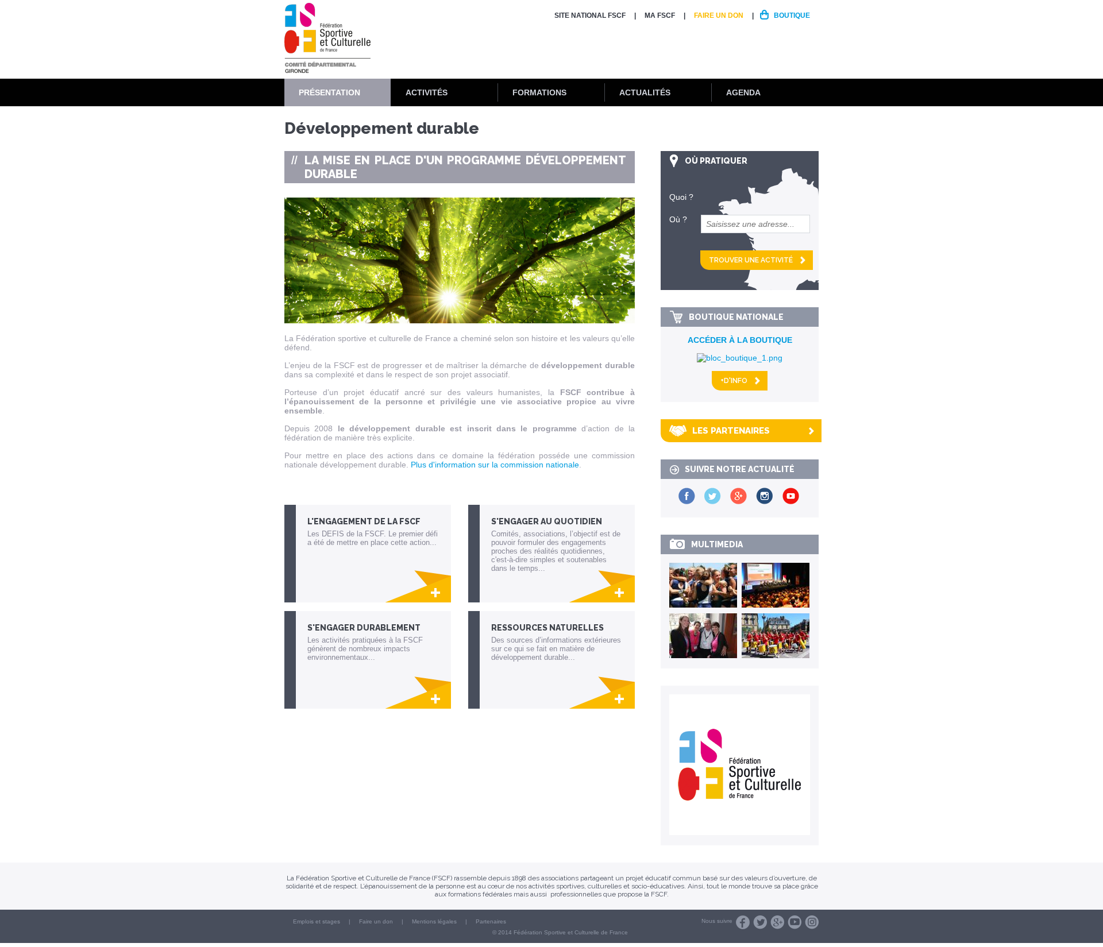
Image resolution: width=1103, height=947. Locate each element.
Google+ (777, 922)
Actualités (644, 92)
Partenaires (491, 921)
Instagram (812, 922)
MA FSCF (660, 15)
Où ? (678, 219)
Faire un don (718, 15)
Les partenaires (731, 431)
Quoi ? (681, 197)
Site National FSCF (590, 15)
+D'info (733, 381)
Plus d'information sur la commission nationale (493, 464)
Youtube (794, 922)
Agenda (743, 92)
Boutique (792, 15)
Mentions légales (434, 921)
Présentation (329, 92)
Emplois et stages (316, 921)
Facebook (743, 922)
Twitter (760, 922)
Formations (539, 92)
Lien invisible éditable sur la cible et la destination (373, 553)
